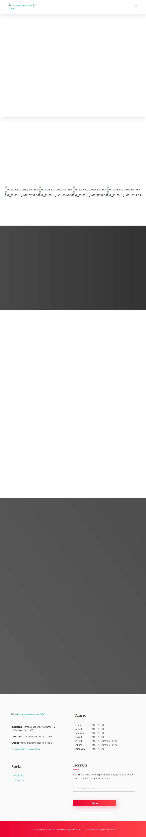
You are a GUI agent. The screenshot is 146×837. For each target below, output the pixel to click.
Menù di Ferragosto (39, 465)
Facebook (18, 775)
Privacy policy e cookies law (25, 749)
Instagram (18, 780)
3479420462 (45, 736)
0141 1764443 (30, 736)
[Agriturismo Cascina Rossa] (25, 7)
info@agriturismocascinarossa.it (36, 742)
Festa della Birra (107, 465)
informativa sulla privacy (40, 649)
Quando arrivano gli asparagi (39, 397)
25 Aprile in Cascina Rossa (107, 397)
